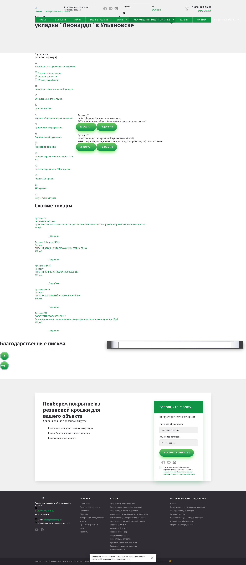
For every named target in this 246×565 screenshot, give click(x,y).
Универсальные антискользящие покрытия (129, 514)
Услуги (120, 20)
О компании (60, 20)
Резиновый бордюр (118, 532)
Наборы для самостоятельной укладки (54, 89)
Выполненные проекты (224, 20)
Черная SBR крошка (44, 179)
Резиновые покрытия (45, 147)
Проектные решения (99, 20)
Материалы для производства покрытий (151, 20)
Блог (82, 528)
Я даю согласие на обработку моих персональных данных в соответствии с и (179, 470)
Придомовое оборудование (48, 127)
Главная (43, 20)
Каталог (77, 20)
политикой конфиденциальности (117, 559)
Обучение (184, 20)
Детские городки (43, 108)
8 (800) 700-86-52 (201, 7)
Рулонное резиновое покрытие (123, 542)
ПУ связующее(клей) (48, 80)
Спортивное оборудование (48, 137)
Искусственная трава (45, 198)
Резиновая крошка (47, 76)
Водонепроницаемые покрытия (123, 546)
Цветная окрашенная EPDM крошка (52, 169)
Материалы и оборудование (92, 518)
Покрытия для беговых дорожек (124, 511)
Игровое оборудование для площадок (53, 118)
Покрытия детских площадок (122, 504)
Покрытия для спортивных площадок (126, 507)
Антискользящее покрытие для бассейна (127, 518)
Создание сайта (162, 561)
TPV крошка (41, 188)
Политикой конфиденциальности (183, 474)
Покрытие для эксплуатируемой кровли (127, 521)
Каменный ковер (117, 549)
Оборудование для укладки (48, 99)
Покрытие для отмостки (120, 539)
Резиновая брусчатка (119, 528)
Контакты (84, 532)
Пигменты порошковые (49, 73)
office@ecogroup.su (53, 520)
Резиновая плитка (118, 525)
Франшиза (201, 20)
